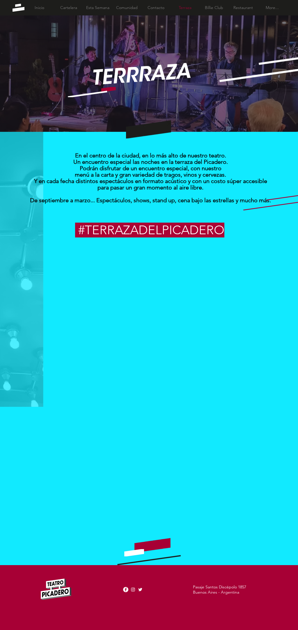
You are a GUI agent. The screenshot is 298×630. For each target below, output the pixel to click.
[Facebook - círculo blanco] (125, 589)
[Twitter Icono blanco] (140, 589)
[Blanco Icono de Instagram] (133, 589)
